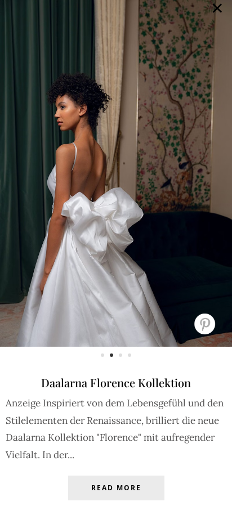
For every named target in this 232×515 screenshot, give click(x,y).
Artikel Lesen (116, 496)
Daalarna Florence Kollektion (116, 382)
